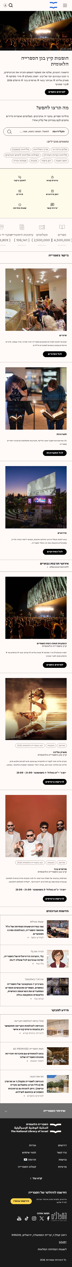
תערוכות (62, 434)
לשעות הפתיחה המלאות (52, 1249)
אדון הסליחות (40, 149)
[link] (52, 179)
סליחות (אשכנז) (20, 149)
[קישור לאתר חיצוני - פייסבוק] (48, 1218)
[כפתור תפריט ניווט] (65, 5)
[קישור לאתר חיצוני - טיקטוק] (27, 1218)
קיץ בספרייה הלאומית (54, 646)
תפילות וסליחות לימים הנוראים (22, 155)
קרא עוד (37, 1178)
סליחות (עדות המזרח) (55, 155)
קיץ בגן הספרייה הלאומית (52, 755)
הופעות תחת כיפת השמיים (52, 643)
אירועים (62, 533)
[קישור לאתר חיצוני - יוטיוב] (19, 1218)
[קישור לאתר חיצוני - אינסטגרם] (34, 1218)
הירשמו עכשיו (21, 1201)
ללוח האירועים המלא (59, 567)
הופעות (50, 745)
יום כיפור (46, 160)
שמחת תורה (19, 160)
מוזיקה (62, 745)
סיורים (63, 335)
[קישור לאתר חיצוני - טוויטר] (42, 1218)
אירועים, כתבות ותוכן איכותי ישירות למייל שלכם (52, 1201)
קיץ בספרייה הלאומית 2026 (30, 745)
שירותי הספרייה (54, 1111)
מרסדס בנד (60, 869)
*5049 (63, 1242)
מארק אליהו (60, 752)
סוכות (34, 160)
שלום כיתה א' (59, 149)
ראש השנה (61, 160)
